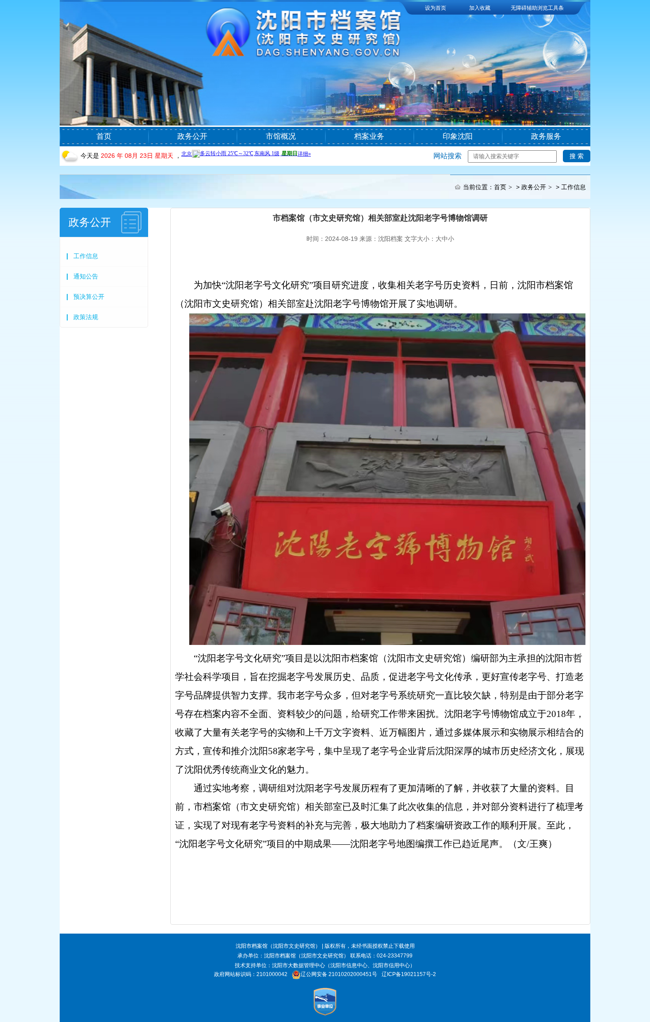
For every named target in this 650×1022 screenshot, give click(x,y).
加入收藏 (479, 8)
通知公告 (85, 276)
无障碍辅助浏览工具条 (537, 8)
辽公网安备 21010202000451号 (339, 974)
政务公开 (192, 136)
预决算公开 (88, 296)
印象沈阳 (458, 136)
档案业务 (369, 136)
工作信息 (573, 187)
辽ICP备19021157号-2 (409, 974)
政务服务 (546, 136)
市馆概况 (281, 136)
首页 (103, 136)
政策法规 (85, 316)
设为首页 (435, 8)
